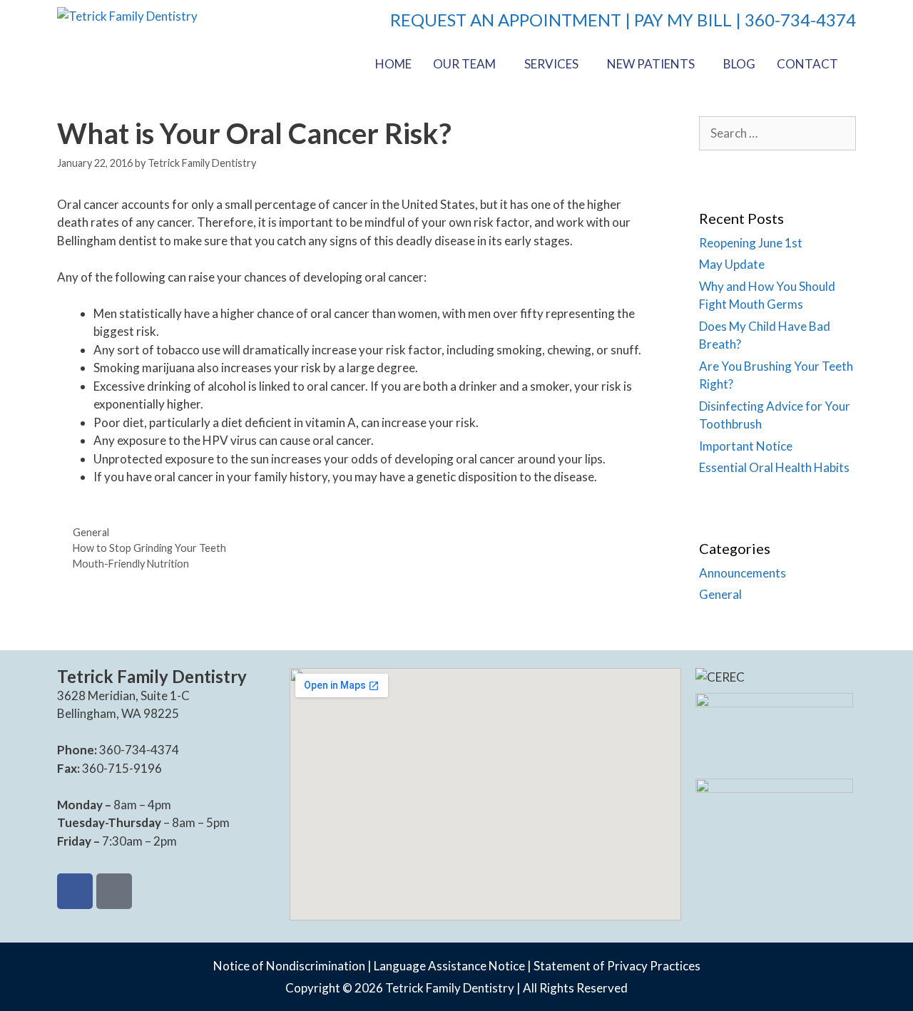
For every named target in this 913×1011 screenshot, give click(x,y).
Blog (739, 63)
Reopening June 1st (750, 242)
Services (551, 63)
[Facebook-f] (75, 891)
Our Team (464, 63)
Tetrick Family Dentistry (449, 987)
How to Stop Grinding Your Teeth (149, 548)
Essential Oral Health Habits (774, 467)
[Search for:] (777, 132)
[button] (468, 64)
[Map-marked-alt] (114, 891)
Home (393, 63)
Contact (807, 63)
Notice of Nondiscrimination (289, 965)
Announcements (742, 572)
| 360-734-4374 (794, 19)
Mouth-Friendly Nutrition (131, 564)
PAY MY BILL (683, 19)
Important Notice (745, 445)
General (91, 532)
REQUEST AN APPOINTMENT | (512, 19)
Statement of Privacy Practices (617, 965)
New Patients (651, 63)
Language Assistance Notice (449, 965)
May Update (732, 264)
